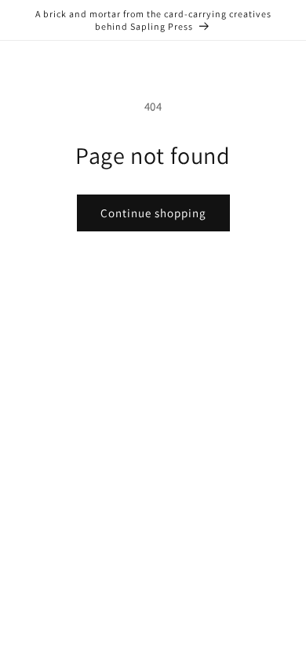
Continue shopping (153, 213)
